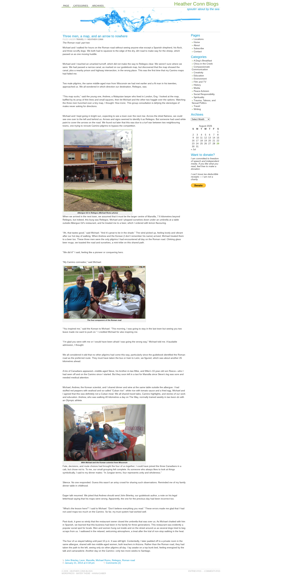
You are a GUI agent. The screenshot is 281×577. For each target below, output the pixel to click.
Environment (200, 78)
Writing (197, 109)
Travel (80, 39)
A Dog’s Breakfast (203, 60)
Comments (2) (113, 563)
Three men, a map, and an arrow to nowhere (95, 36)
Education (199, 75)
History (197, 85)
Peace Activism (201, 91)
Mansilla (90, 560)
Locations (199, 39)
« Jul (193, 149)
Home (197, 42)
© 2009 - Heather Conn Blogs (77, 571)
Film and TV (200, 81)
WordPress (68, 573)
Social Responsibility (204, 94)
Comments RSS (212, 571)
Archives (98, 5)
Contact (198, 51)
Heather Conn (95, 39)
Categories (80, 5)
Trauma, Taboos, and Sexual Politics (204, 101)
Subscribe (199, 48)
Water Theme (83, 573)
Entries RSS (194, 571)
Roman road (128, 560)
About (197, 45)
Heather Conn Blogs (196, 4)
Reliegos (116, 560)
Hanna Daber (99, 573)
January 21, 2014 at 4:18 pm (80, 563)
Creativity (198, 72)
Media (197, 88)
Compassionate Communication (201, 68)
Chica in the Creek (203, 63)
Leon (82, 560)
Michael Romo (103, 560)
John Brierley (71, 560)
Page (66, 5)
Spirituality (199, 97)
